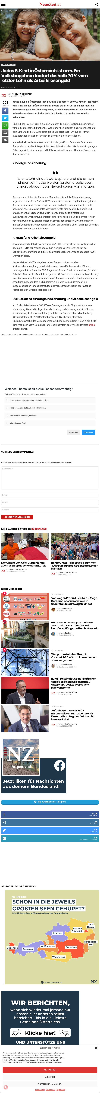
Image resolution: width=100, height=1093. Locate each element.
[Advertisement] (50, 360)
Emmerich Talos (32, 334)
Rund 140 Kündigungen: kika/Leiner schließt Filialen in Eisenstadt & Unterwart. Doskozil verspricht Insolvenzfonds (73, 683)
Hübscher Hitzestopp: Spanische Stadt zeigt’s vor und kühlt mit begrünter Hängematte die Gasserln (74, 625)
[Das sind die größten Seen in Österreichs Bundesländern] (52, 984)
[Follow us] (97, 4)
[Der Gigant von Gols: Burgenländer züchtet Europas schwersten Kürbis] (25, 546)
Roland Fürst (69, 334)
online (92, 324)
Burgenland (39, 529)
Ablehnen (50, 1077)
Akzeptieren (50, 1069)
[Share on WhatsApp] (5, 125)
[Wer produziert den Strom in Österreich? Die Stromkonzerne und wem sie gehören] (25, 662)
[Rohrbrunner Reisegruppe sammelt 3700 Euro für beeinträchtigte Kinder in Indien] (75, 546)
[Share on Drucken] (5, 132)
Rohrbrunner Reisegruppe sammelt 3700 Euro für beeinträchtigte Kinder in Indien (74, 565)
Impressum (61, 1090)
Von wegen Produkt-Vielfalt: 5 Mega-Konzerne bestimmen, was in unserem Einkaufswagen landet (75, 601)
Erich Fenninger (52, 334)
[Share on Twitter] (5, 118)
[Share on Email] (5, 140)
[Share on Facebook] (5, 111)
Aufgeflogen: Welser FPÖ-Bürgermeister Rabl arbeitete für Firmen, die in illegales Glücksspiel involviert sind (72, 715)
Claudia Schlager (12, 334)
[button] (96, 1048)
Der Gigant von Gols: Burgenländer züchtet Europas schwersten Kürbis (23, 564)
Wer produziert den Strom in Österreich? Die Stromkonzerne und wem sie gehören (73, 657)
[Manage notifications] (6, 1087)
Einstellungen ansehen (50, 1084)
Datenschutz (40, 1090)
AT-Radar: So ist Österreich (18, 886)
